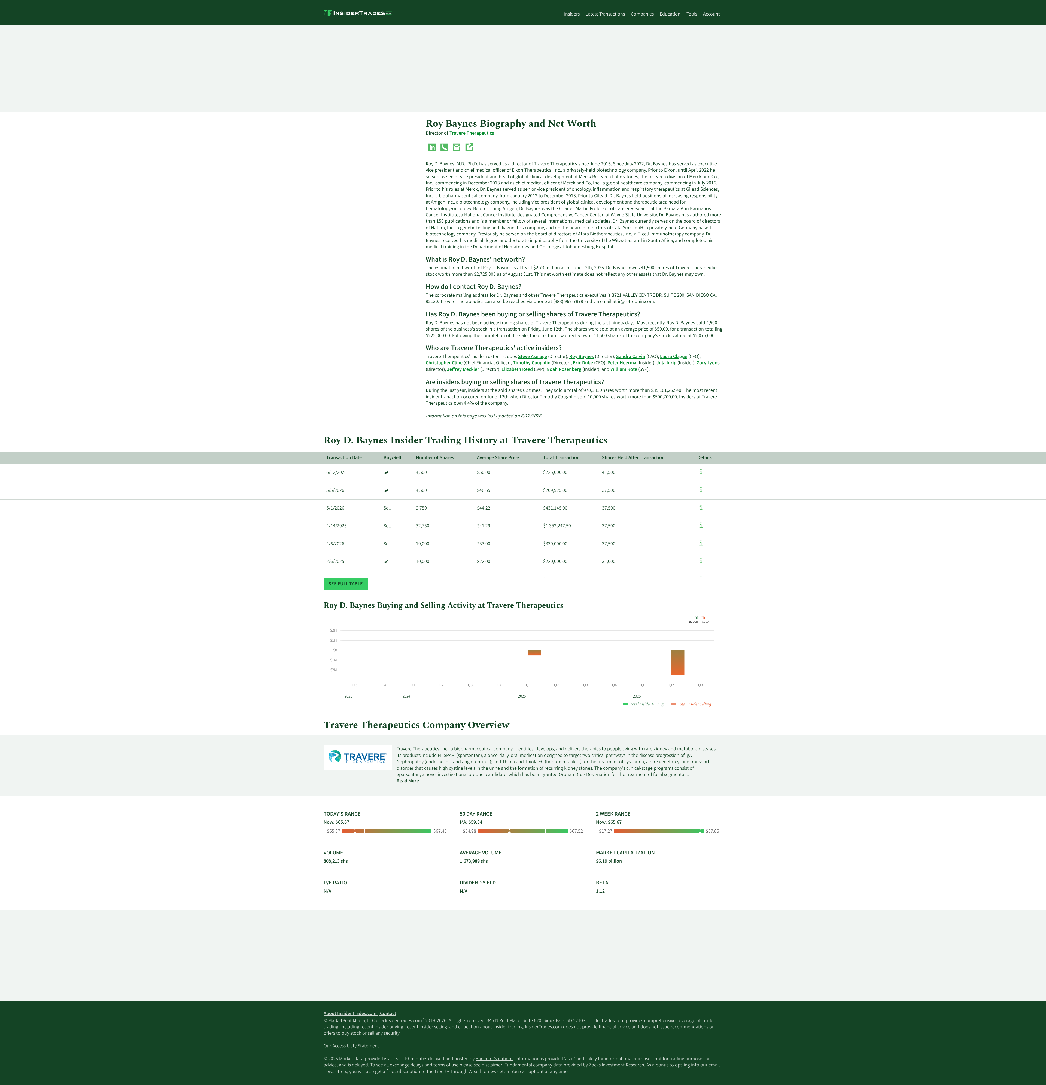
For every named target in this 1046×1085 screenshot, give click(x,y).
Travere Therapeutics (471, 133)
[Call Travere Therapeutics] (444, 148)
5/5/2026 (335, 490)
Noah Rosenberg (563, 369)
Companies (642, 14)
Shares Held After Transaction (633, 458)
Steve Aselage (532, 356)
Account (711, 14)
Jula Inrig (666, 363)
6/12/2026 (336, 472)
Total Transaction (561, 458)
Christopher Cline (444, 363)
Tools (691, 14)
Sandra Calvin (630, 356)
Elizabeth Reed (517, 369)
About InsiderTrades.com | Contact (360, 1013)
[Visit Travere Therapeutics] (469, 148)
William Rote (623, 369)
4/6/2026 (335, 544)
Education (670, 14)
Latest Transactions (605, 14)
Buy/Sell (392, 458)
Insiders (572, 14)
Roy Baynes (581, 356)
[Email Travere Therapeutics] (456, 148)
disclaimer (492, 1065)
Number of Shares (435, 458)
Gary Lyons (708, 363)
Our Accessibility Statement (351, 1046)
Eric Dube (583, 363)
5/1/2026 (335, 508)
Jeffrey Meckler (463, 369)
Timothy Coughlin (532, 363)
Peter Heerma (621, 363)
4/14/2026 (336, 526)
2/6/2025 (335, 561)
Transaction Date (344, 458)
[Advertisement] (487, 68)
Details (704, 458)
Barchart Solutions (494, 1059)
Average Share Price (498, 458)
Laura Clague (673, 356)
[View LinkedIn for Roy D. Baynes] (432, 148)
